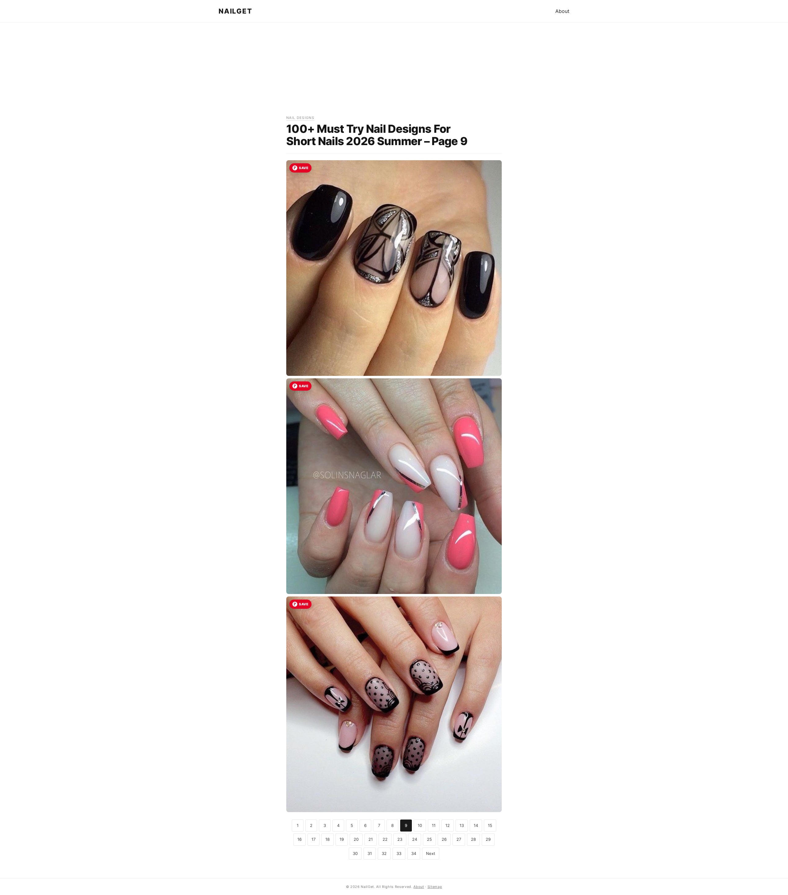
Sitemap (435, 887)
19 (342, 839)
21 (370, 839)
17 (314, 839)
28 (473, 839)
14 (476, 825)
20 (356, 839)
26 (444, 839)
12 (447, 825)
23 (399, 839)
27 (458, 839)
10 (420, 825)
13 (462, 825)
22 (385, 839)
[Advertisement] (394, 72)
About (562, 11)
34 (413, 853)
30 (355, 853)
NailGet (235, 11)
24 (414, 839)
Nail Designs (300, 118)
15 (490, 825)
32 (384, 853)
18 (327, 839)
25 (429, 839)
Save (303, 168)
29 (488, 839)
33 (398, 853)
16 (299, 839)
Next (430, 853)
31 (370, 853)
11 (434, 825)
